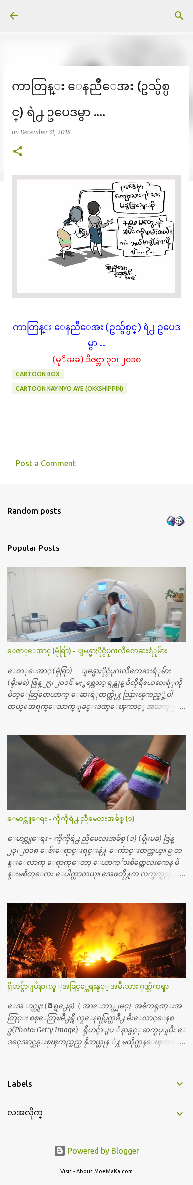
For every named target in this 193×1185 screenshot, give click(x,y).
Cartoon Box (38, 374)
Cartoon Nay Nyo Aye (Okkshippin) (69, 388)
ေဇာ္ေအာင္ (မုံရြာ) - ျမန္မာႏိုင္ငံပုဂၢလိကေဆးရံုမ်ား (87, 651)
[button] (18, 152)
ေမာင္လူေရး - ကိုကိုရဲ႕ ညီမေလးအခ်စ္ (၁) (71, 818)
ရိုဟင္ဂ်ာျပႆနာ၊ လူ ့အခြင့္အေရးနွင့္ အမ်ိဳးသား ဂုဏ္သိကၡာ (88, 986)
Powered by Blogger (102, 1150)
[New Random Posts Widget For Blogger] (175, 521)
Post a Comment (46, 463)
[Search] (179, 16)
